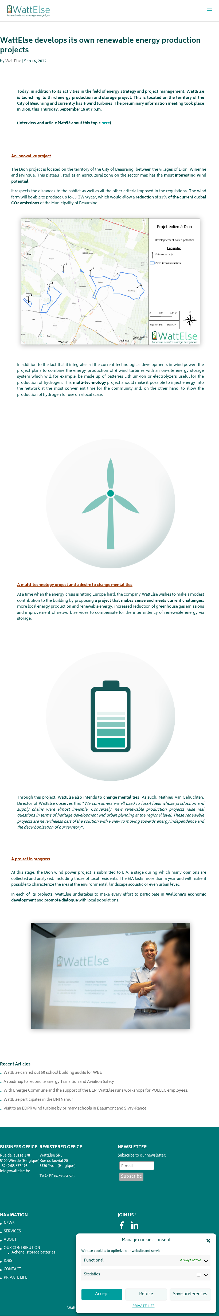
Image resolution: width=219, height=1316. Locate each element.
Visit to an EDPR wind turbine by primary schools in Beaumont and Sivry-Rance (74, 1108)
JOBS (8, 1261)
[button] (208, 1240)
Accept (102, 1294)
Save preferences (190, 1294)
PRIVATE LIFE (143, 1306)
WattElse (13, 61)
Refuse (146, 1294)
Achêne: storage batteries (33, 1253)
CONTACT (12, 1270)
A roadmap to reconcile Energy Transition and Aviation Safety (58, 1082)
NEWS (9, 1223)
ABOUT (10, 1240)
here (105, 123)
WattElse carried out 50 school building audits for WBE (52, 1072)
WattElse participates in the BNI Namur (38, 1099)
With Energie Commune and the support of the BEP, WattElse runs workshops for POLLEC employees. (95, 1090)
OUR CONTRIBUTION (22, 1248)
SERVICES (12, 1232)
